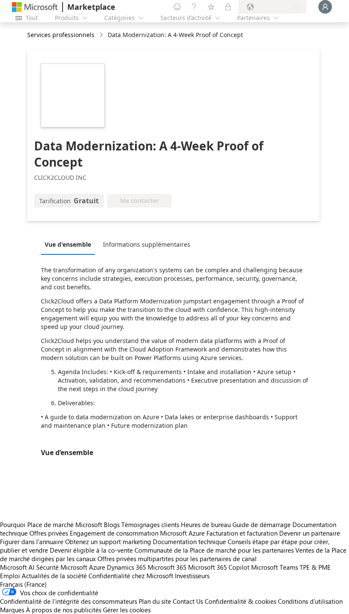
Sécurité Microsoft (61, 567)
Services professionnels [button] (60, 35)
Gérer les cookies (127, 609)
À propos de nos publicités (63, 609)
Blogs (112, 524)
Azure (97, 567)
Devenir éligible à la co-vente (91, 550)
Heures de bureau (206, 524)
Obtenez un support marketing (108, 541)
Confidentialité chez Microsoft (131, 575)
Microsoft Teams (274, 567)
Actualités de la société (54, 575)
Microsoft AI (17, 567)
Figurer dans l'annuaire (31, 541)
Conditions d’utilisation (310, 601)
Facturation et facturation (241, 533)
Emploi (10, 575)
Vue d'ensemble (68, 244)
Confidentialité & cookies (240, 601)
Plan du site (155, 601)
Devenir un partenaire (309, 533)
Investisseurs (192, 575)
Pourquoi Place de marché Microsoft (51, 524)
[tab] (70, 244)
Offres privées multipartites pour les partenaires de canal (177, 558)
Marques (12, 609)
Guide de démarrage (261, 524)
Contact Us (188, 601)
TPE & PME (315, 567)
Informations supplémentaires (146, 244)
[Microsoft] (35, 7)
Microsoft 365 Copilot (218, 567)
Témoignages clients (150, 524)
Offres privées (48, 533)
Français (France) (23, 584)
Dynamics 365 (126, 567)
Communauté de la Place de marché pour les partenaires (214, 550)
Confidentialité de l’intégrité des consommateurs (68, 601)
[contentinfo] (102, 35)
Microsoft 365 (167, 567)
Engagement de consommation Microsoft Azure (138, 533)
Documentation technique (189, 541)
